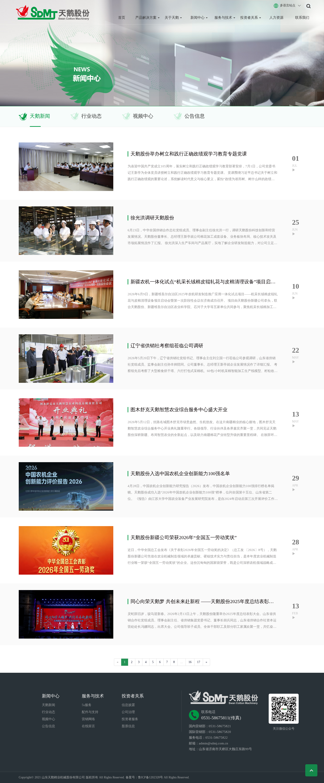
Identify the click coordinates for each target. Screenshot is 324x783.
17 (198, 662)
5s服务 (86, 705)
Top (311, 770)
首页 (121, 17)
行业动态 (91, 116)
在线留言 (88, 726)
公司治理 (128, 712)
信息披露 (128, 705)
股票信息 (128, 726)
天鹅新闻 (40, 116)
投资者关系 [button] (249, 17)
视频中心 (143, 116)
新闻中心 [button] (197, 17)
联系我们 (302, 17)
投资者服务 (130, 719)
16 (190, 662)
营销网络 (88, 719)
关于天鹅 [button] (172, 17)
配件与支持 (90, 712)
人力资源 (276, 17)
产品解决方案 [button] (146, 17)
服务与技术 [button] (223, 17)
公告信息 (194, 116)
